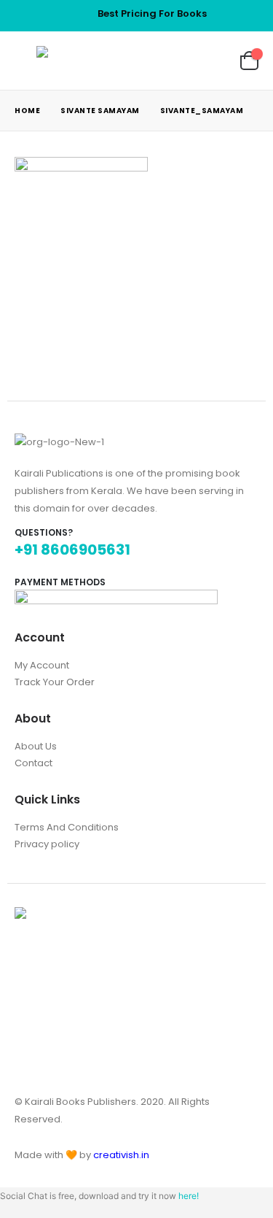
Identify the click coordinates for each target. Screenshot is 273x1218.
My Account (42, 665)
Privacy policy (47, 844)
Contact (33, 763)
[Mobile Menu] (25, 60)
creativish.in (121, 1155)
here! (188, 1195)
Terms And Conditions (67, 827)
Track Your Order (55, 682)
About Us (36, 746)
